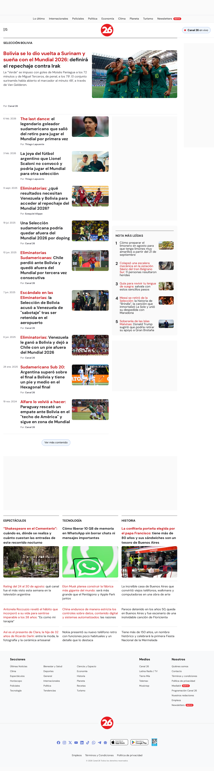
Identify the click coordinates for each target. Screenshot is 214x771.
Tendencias (49, 690)
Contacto (177, 671)
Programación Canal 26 (184, 690)
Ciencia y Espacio (86, 666)
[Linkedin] (82, 742)
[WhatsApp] (93, 742)
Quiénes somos (180, 666)
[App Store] (119, 742)
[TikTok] (87, 742)
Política (47, 685)
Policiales (15, 685)
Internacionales (51, 680)
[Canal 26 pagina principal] (107, 35)
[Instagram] (64, 742)
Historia (128, 521)
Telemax (143, 680)
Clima (13, 671)
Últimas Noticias (18, 666)
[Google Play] (139, 742)
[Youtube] (76, 742)
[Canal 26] (107, 723)
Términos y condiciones (184, 676)
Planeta (81, 680)
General (47, 676)
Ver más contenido (56, 442)
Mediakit (180, 685)
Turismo (81, 690)
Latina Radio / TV (148, 671)
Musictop (144, 685)
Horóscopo (16, 680)
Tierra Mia (144, 676)
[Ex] (70, 742)
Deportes (48, 671)
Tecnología (72, 521)
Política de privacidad (183, 680)
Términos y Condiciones (99, 755)
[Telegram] (99, 742)
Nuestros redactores (183, 695)
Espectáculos (14, 521)
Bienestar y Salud (52, 666)
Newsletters (182, 705)
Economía (82, 671)
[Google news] (105, 742)
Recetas (81, 685)
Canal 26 (144, 666)
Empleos (176, 700)
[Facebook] (58, 742)
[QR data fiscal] (154, 745)
